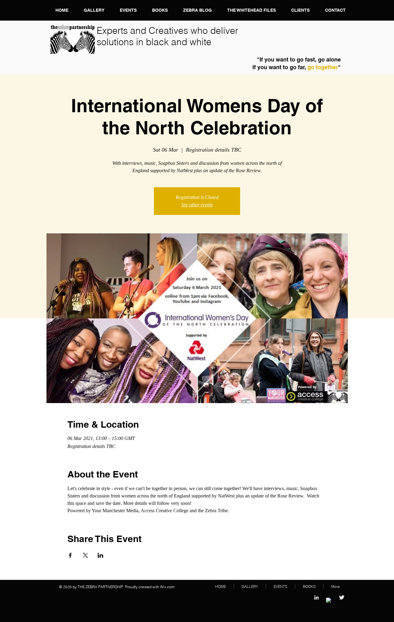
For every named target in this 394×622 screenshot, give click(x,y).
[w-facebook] (329, 601)
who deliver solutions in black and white (167, 36)
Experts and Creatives (144, 30)
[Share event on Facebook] (70, 555)
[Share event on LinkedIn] (100, 555)
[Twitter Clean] (342, 597)
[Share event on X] (85, 555)
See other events (197, 204)
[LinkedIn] (316, 597)
